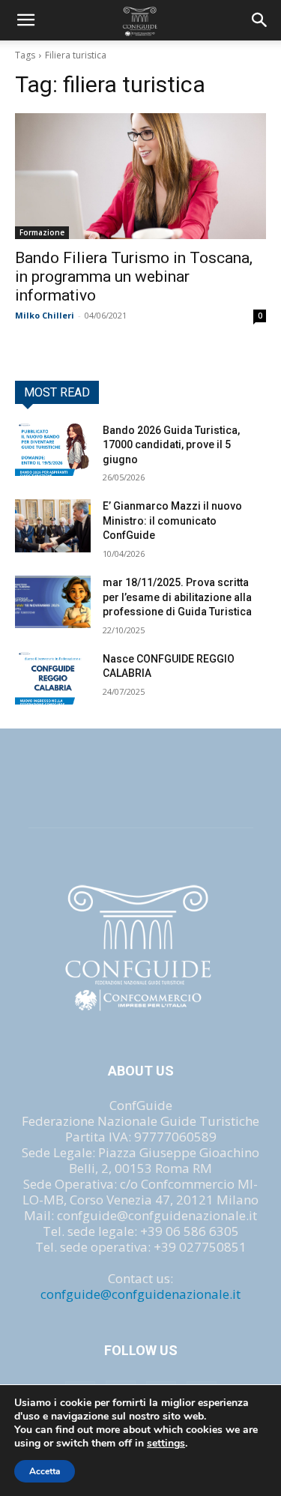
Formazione (41, 232)
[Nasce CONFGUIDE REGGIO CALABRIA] (53, 678)
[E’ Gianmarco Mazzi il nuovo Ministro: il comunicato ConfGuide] (53, 525)
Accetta (44, 1471)
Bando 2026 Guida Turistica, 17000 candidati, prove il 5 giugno (171, 444)
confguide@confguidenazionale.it (140, 1294)
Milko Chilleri (44, 315)
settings (166, 1443)
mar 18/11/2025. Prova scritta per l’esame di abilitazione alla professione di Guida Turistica (177, 597)
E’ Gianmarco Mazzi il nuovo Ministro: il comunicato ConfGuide (172, 520)
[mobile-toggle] (25, 20)
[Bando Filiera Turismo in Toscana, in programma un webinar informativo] (140, 176)
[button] (260, 20)
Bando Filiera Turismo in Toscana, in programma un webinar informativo (134, 276)
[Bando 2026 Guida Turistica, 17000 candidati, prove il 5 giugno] (53, 449)
